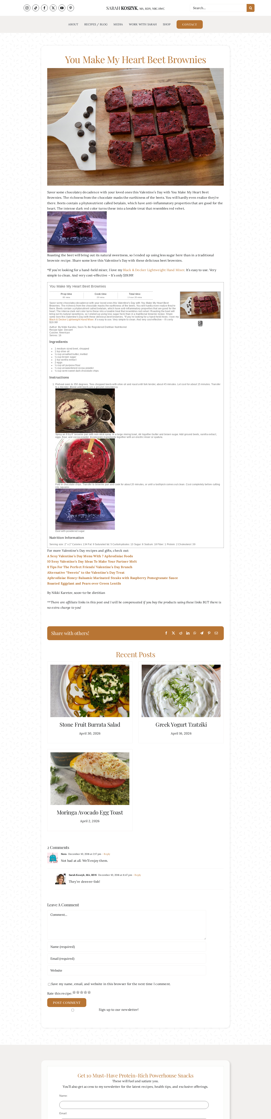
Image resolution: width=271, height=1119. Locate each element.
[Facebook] (166, 633)
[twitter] (53, 8)
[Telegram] (201, 633)
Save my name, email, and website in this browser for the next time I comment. (111, 984)
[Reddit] (180, 633)
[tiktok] (35, 8)
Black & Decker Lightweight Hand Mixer (153, 270)
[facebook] (44, 8)
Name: (63, 1095)
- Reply (105, 853)
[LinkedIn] (187, 633)
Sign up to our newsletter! (118, 1010)
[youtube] (62, 8)
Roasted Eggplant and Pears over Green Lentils (84, 583)
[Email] (216, 633)
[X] (173, 633)
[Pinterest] (209, 633)
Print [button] (200, 325)
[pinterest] (70, 8)
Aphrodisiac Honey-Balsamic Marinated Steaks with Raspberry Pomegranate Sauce (112, 578)
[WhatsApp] (194, 633)
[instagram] (27, 8)
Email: (63, 1113)
